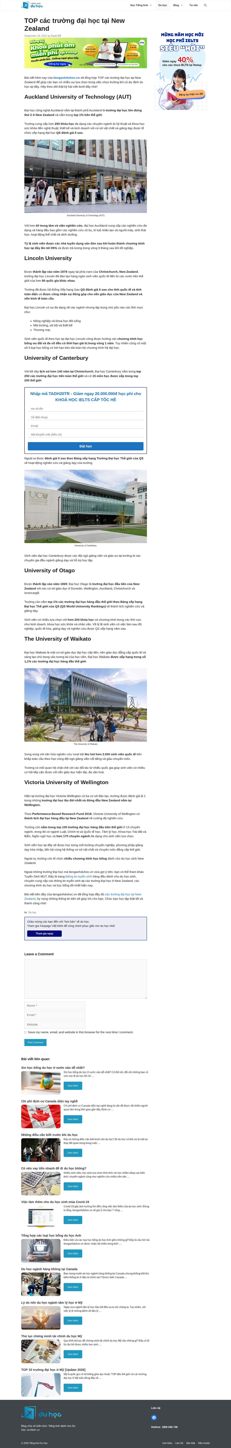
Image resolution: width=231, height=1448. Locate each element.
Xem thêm (73, 1085)
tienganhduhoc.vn (67, 77)
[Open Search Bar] (205, 5)
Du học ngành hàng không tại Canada (49, 1269)
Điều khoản (204, 1443)
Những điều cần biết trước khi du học (49, 1135)
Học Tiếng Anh (139, 5)
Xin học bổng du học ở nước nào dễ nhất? (53, 1067)
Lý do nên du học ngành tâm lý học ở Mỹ (51, 1302)
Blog (176, 5)
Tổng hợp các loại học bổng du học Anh (51, 1235)
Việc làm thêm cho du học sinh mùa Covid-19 (55, 1202)
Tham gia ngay (44, 933)
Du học (162, 5)
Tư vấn (193, 5)
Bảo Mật (190, 1443)
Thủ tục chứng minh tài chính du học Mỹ (51, 1336)
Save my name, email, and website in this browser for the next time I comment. (80, 1032)
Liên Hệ (179, 1443)
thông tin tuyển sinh (79, 876)
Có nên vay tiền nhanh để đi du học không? (53, 1168)
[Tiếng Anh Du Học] (32, 5)
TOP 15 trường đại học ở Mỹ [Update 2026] (53, 1369)
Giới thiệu (167, 1443)
